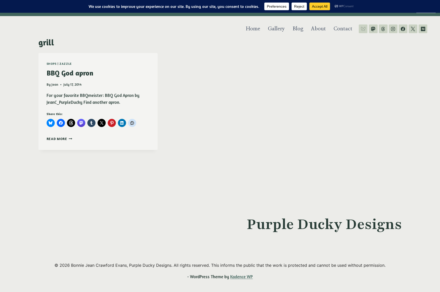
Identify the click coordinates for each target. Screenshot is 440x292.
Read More (60, 139)
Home (253, 28)
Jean (54, 84)
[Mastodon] (373, 28)
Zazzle (65, 64)
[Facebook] (403, 28)
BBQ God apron (70, 73)
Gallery (276, 28)
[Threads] (383, 28)
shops (52, 64)
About (318, 28)
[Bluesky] (363, 28)
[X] (413, 28)
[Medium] (423, 28)
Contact (343, 28)
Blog (298, 28)
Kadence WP (241, 276)
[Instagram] (393, 28)
